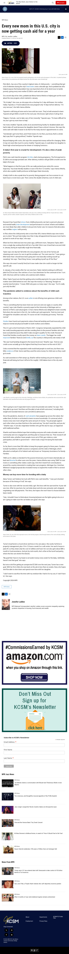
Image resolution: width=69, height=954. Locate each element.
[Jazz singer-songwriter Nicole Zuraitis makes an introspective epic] (7, 810)
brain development (23, 224)
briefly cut (29, 338)
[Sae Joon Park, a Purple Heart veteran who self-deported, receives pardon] (7, 884)
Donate (62, 3)
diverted (13, 460)
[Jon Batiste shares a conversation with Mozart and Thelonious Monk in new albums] (7, 783)
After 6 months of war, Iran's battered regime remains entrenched (34, 897)
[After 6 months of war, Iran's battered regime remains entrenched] (7, 897)
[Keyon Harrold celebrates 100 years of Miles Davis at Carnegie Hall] (7, 849)
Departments (43, 917)
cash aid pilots (31, 416)
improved (6, 338)
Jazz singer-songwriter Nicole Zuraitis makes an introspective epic (35, 807)
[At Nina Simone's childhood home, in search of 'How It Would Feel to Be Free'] (7, 836)
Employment (29, 921)
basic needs (41, 335)
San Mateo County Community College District (11, 940)
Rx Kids (30, 157)
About (27, 917)
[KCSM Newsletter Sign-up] (34, 710)
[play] (5, 9)
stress (23, 222)
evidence (9, 351)
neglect (15, 229)
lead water (30, 86)
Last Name (9, 758)
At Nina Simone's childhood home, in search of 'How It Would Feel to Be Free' (38, 833)
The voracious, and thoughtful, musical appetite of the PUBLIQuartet (35, 796)
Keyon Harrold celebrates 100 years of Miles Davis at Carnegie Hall (35, 849)
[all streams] (66, 9)
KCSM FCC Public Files (58, 917)
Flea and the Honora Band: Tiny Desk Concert (28, 822)
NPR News (5, 20)
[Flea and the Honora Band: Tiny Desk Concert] (7, 823)
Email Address (10, 741)
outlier (30, 298)
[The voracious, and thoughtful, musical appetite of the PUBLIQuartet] (7, 796)
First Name (8, 750)
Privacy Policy (43, 921)
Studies (6, 321)
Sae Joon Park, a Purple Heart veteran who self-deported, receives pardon (37, 884)
